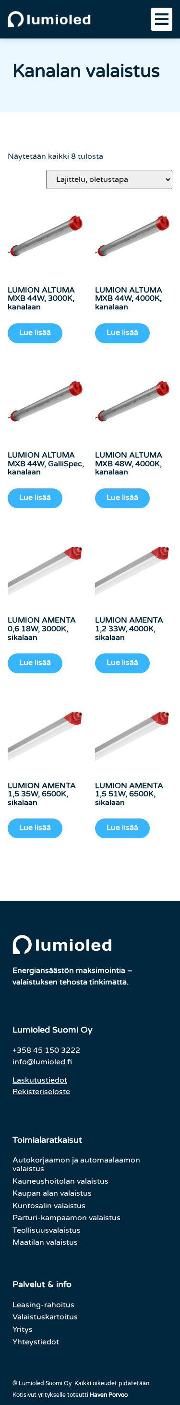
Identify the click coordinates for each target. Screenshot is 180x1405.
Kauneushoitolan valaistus (60, 1181)
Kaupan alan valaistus (52, 1193)
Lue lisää (35, 332)
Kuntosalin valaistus (48, 1206)
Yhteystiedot (35, 1342)
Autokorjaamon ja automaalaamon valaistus (76, 1164)
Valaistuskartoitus (45, 1317)
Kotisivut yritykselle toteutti (70, 1395)
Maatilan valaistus (45, 1242)
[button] (161, 19)
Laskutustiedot (39, 1080)
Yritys (22, 1329)
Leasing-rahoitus (43, 1305)
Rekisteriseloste (41, 1092)
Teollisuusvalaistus (46, 1230)
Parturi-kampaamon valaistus (66, 1218)
